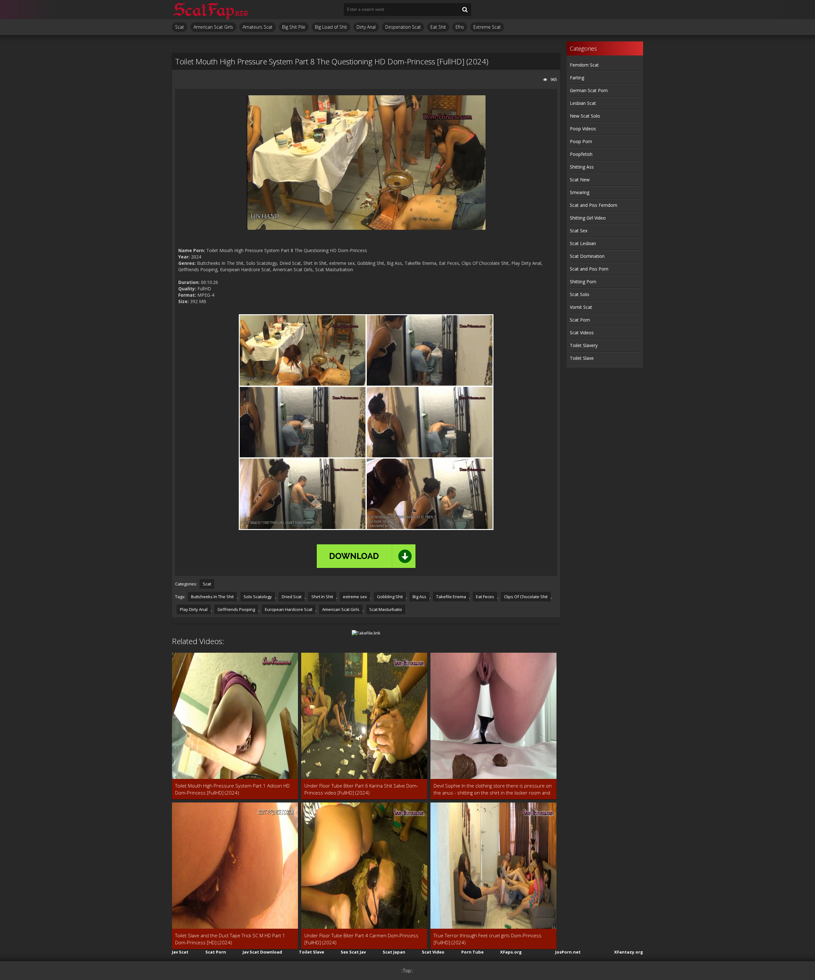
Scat (179, 27)
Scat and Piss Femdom (593, 205)
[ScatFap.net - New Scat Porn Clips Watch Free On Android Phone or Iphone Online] (210, 9)
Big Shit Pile (293, 27)
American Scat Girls (213, 27)
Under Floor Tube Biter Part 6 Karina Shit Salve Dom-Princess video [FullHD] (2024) (361, 789)
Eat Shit (438, 27)
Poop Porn (581, 141)
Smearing (579, 192)
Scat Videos (582, 333)
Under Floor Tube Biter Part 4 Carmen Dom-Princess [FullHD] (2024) (361, 939)
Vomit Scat (581, 307)
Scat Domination (587, 256)
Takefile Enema (451, 596)
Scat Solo (579, 294)
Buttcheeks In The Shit (212, 596)
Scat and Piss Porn (589, 269)
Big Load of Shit (331, 27)
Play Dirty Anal (194, 609)
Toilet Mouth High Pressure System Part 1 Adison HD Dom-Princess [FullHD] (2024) (232, 789)
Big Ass (419, 596)
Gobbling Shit (390, 596)
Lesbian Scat (583, 103)
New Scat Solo (585, 116)
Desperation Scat (403, 27)
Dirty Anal (366, 27)
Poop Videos (583, 129)
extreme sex (355, 596)
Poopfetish (581, 154)
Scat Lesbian (583, 243)
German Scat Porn (589, 90)
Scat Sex (578, 231)
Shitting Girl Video (588, 218)
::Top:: (407, 971)
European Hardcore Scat (288, 609)
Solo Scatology (258, 596)
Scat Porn (580, 320)
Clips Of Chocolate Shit (526, 596)
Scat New (580, 180)
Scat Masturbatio (385, 609)
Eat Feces (485, 596)
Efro (460, 27)
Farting (577, 78)
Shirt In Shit (322, 596)
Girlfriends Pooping (236, 609)
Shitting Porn (583, 282)
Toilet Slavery (584, 345)
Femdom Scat (584, 65)
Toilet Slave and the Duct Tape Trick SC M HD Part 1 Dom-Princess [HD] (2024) (230, 939)
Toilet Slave (582, 358)
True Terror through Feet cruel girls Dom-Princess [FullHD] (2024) (488, 939)
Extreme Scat (487, 27)
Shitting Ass (582, 167)
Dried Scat (291, 596)
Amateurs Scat (258, 27)
